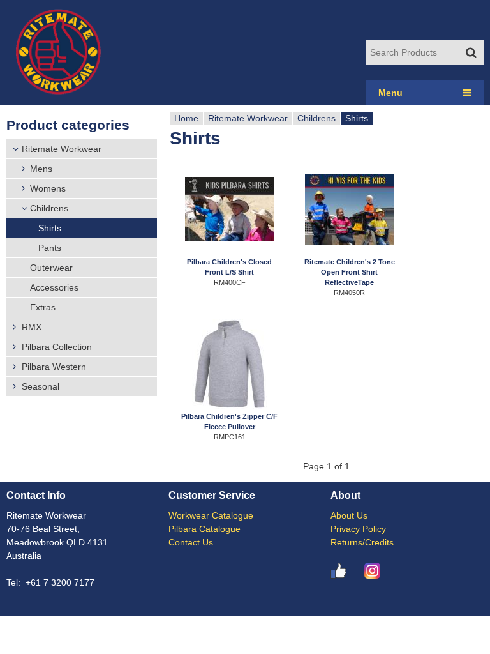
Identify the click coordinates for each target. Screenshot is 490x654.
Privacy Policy (358, 529)
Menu (390, 92)
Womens (48, 188)
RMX (31, 327)
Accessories (54, 287)
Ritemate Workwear (61, 149)
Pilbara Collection (57, 347)
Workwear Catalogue (210, 515)
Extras (43, 307)
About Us (349, 515)
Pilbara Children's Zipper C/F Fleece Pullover (229, 421)
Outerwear (51, 267)
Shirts (49, 228)
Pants (49, 248)
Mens (41, 169)
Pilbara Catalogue (204, 529)
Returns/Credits (362, 542)
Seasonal (40, 386)
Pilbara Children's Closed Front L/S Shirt (229, 267)
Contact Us (190, 542)
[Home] (58, 52)
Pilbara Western (54, 366)
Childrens (49, 208)
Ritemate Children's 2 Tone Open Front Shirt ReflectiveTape (349, 267)
